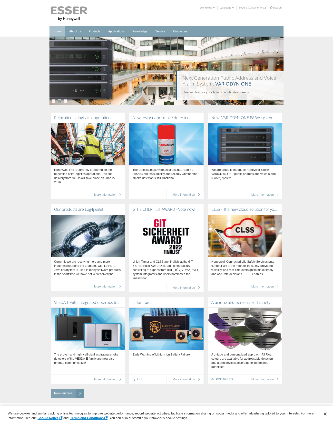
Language (226, 7)
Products (94, 31)
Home (57, 31)
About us (75, 31)
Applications (116, 31)
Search (277, 7)
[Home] (69, 13)
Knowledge (139, 31)
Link (140, 379)
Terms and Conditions (87, 418)
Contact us (180, 31)
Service (160, 31)
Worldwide (206, 7)
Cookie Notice (48, 418)
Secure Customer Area (252, 7)
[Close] (325, 414)
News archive (63, 393)
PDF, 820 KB (224, 379)
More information (105, 194)
